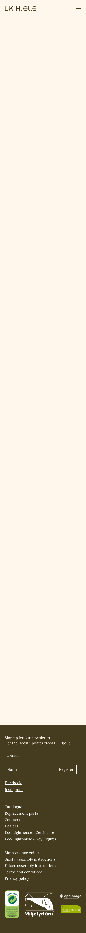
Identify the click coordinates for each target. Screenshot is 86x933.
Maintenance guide (22, 853)
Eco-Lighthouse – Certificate (29, 832)
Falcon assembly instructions (30, 866)
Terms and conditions (24, 872)
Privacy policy (17, 878)
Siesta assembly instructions (30, 859)
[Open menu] (78, 8)
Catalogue (13, 807)
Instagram (14, 790)
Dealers (11, 826)
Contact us (14, 820)
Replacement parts (21, 813)
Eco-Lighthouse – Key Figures (31, 839)
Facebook (13, 783)
